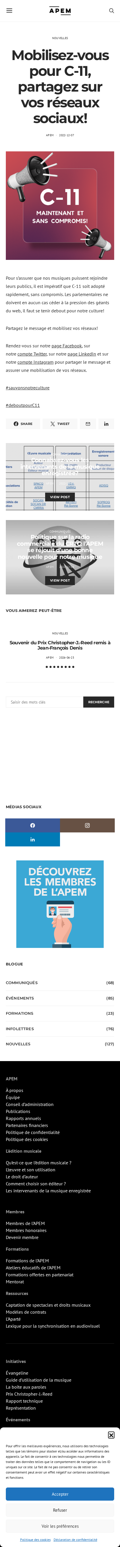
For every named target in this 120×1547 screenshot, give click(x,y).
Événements (20, 998)
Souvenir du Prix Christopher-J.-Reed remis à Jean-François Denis (60, 645)
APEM (50, 135)
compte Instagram (35, 362)
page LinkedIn (82, 354)
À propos (14, 1090)
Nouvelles (60, 38)
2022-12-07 (66, 135)
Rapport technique (24, 1401)
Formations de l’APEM (27, 1261)
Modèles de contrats (26, 1312)
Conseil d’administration (30, 1104)
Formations (60, 454)
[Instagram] (87, 825)
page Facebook (67, 346)
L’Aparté (13, 1319)
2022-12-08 (66, 567)
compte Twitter (32, 354)
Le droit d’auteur (22, 1177)
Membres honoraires (26, 1230)
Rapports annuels (23, 1118)
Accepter (60, 1494)
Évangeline (17, 1373)
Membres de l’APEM (25, 1223)
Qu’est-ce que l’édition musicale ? (38, 1163)
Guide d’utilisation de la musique (38, 1380)
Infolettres (20, 1028)
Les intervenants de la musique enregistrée (48, 1191)
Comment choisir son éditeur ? (36, 1183)
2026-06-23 (66, 657)
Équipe (13, 1097)
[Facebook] (32, 825)
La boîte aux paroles (26, 1387)
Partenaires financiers (27, 1125)
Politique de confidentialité (33, 1132)
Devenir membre (22, 1237)
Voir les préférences (60, 1526)
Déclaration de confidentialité (75, 1539)
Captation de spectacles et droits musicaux (48, 1305)
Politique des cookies (35, 1539)
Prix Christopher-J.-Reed (29, 1394)
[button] (111, 1435)
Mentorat (15, 1281)
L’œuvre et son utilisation (30, 1169)
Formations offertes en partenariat (39, 1275)
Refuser (60, 1510)
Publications (18, 1111)
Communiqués (60, 531)
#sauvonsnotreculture (28, 388)
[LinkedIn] (32, 839)
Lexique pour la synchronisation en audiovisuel (53, 1326)
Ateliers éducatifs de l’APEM (33, 1267)
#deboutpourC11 (23, 405)
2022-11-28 (66, 483)
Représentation (21, 1408)
